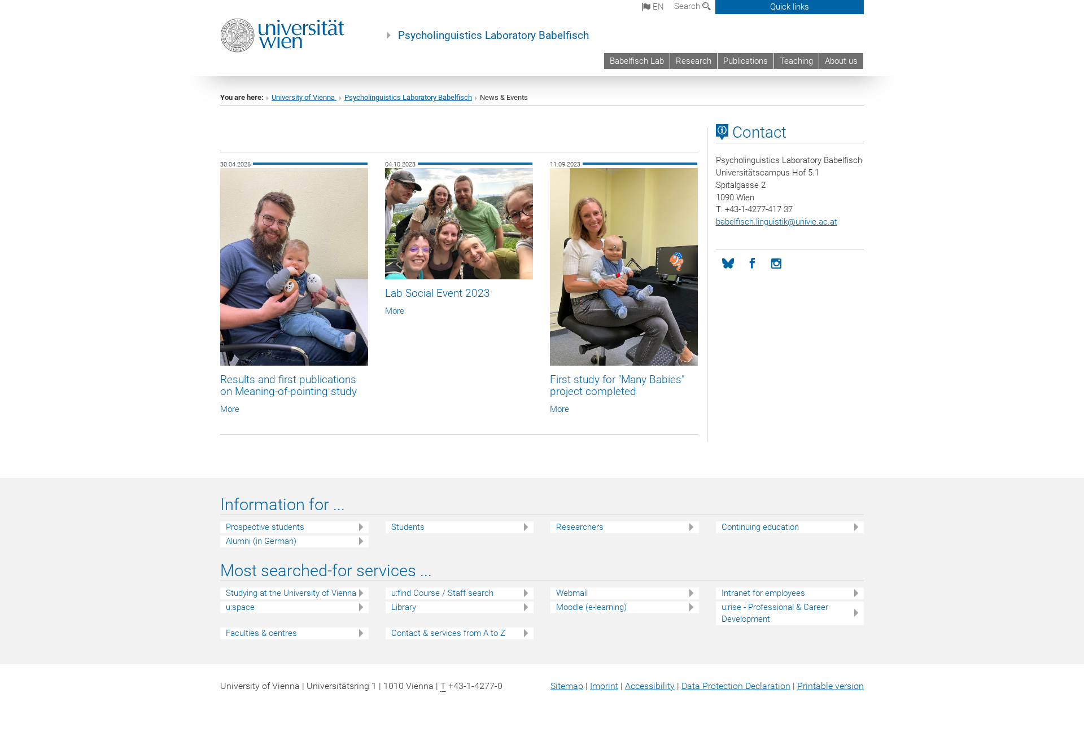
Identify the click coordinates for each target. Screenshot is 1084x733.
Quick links (789, 7)
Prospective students (265, 527)
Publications (745, 61)
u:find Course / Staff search (442, 593)
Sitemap (566, 686)
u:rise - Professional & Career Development (775, 613)
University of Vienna (304, 97)
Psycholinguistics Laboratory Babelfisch (493, 35)
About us (841, 61)
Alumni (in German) (261, 541)
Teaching (796, 61)
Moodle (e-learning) (591, 607)
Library (403, 607)
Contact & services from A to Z (448, 633)
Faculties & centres (261, 633)
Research (693, 61)
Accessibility (650, 686)
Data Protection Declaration (735, 686)
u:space (240, 607)
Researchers (580, 527)
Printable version (830, 686)
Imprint (604, 686)
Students (408, 527)
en (657, 7)
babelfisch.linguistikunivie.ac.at (776, 222)
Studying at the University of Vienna (291, 593)
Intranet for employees (763, 593)
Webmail (572, 593)
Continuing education (760, 527)
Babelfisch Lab (637, 61)
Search (688, 6)
